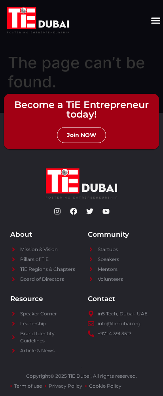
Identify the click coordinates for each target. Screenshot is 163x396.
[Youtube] (106, 211)
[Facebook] (73, 211)
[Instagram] (57, 211)
